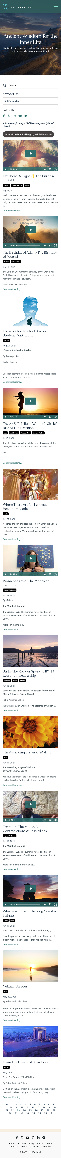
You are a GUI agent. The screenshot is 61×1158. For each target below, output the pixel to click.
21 (7, 1110)
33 (27, 1113)
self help (22, 680)
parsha (27, 185)
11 (5, 1107)
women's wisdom (38, 433)
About (40, 1143)
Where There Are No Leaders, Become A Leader (25, 507)
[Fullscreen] (55, 169)
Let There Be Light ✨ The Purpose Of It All (29, 178)
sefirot (6, 757)
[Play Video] (5, 169)
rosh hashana (15, 262)
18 (44, 1107)
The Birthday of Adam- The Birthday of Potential (30, 255)
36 (45, 1113)
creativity (6, 185)
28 (48, 1110)
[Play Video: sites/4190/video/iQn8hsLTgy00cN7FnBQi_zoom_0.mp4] (30, 401)
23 (18, 1110)
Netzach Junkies (15, 986)
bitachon (6, 340)
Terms (49, 1143)
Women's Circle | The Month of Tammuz (26, 583)
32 (21, 1113)
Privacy (14, 1146)
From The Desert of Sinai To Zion (27, 1062)
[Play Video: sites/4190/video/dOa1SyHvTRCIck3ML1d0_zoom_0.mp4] (30, 153)
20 (55, 1107)
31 (16, 1113)
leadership (7, 680)
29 (54, 1110)
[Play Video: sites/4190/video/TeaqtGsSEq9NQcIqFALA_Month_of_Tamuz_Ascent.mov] (30, 804)
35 (39, 1113)
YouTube (46, 1146)
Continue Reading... (12, 210)
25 (30, 1110)
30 (10, 1113)
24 (24, 1110)
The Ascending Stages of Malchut (28, 752)
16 (33, 1107)
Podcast (25, 1146)
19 (49, 1107)
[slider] (28, 169)
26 (36, 1110)
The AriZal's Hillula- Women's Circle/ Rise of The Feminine (30, 426)
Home (12, 1143)
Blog (31, 1143)
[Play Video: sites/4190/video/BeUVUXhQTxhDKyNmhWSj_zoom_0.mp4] (30, 229)
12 (11, 1107)
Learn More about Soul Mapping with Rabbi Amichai (28, 134)
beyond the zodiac (10, 590)
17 (38, 1107)
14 (22, 1107)
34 (33, 1113)
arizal (5, 433)
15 (27, 1107)
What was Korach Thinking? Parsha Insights (29, 913)
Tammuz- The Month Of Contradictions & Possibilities (25, 829)
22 (12, 1110)
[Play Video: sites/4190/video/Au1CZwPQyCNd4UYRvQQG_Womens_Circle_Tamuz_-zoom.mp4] (30, 558)
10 (54, 1104)
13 (16, 1107)
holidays (6, 262)
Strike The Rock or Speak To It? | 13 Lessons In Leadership (28, 673)
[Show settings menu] (50, 169)
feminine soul (14, 433)
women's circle (25, 433)
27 (42, 1110)
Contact (22, 1143)
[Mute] (45, 169)
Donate (35, 1146)
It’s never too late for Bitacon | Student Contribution (25, 333)
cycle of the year (17, 185)
